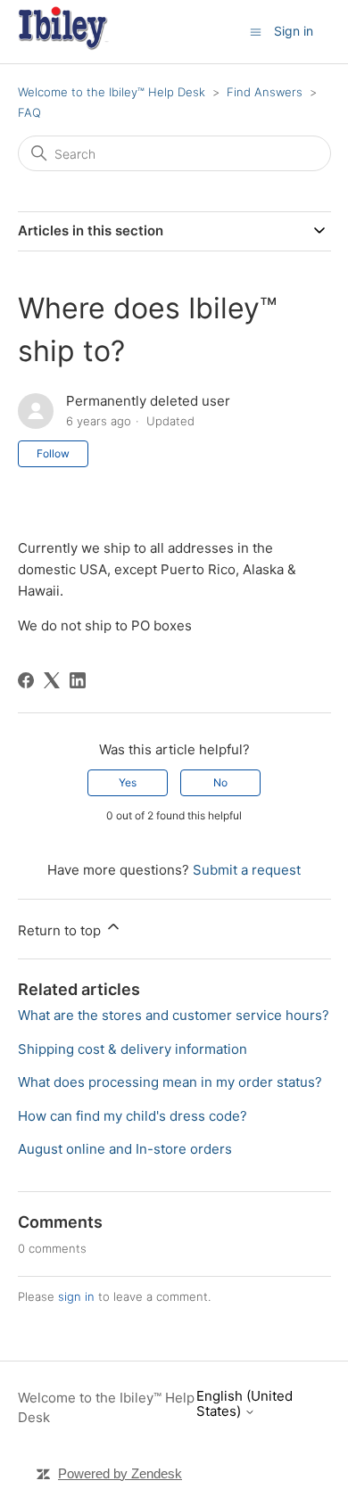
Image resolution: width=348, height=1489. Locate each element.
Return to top (61, 930)
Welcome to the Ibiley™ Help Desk (111, 92)
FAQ (29, 112)
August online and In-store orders (125, 1148)
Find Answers (264, 92)
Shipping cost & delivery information (132, 1049)
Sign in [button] (293, 30)
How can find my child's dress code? (132, 1115)
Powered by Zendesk (120, 1473)
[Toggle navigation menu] (255, 30)
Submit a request (247, 869)
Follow (53, 453)
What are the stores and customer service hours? (173, 1015)
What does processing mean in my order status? (170, 1082)
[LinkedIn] (78, 680)
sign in (76, 1296)
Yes (128, 782)
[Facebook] (26, 680)
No (220, 782)
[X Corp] (52, 680)
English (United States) (244, 1403)
